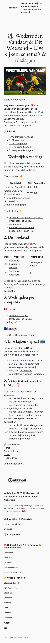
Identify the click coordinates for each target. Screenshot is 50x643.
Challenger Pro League (15, 122)
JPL (35, 187)
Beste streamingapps (15, 204)
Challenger (32, 425)
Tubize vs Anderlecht (15, 187)
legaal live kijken (25, 112)
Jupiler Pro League (13, 119)
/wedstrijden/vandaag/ (24, 398)
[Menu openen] (25, 20)
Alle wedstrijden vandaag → (18, 198)
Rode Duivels (10, 458)
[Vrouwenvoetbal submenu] (18, 567)
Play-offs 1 (14, 322)
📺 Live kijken (28, 170)
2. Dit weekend (17, 140)
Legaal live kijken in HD (21, 231)
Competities (10, 451)
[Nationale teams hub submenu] (22, 572)
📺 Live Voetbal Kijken (26, 354)
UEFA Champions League (22, 335)
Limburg (25, 435)
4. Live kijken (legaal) (20, 147)
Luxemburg (15, 438)
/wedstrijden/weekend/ (16, 284)
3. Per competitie (18, 143)
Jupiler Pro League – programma (26, 217)
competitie (9, 291)
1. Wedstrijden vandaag (21, 137)
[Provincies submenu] (13, 617)
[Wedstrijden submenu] (15, 529)
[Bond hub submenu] (13, 557)
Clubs (7, 454)
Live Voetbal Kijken (28, 411)
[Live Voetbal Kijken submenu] (20, 524)
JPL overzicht (11, 201)
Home (7, 99)
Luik (33, 435)
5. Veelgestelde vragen (21, 150)
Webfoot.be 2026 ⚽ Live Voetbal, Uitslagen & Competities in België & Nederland (22, 496)
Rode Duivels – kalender (21, 227)
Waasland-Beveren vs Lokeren (15, 264)
